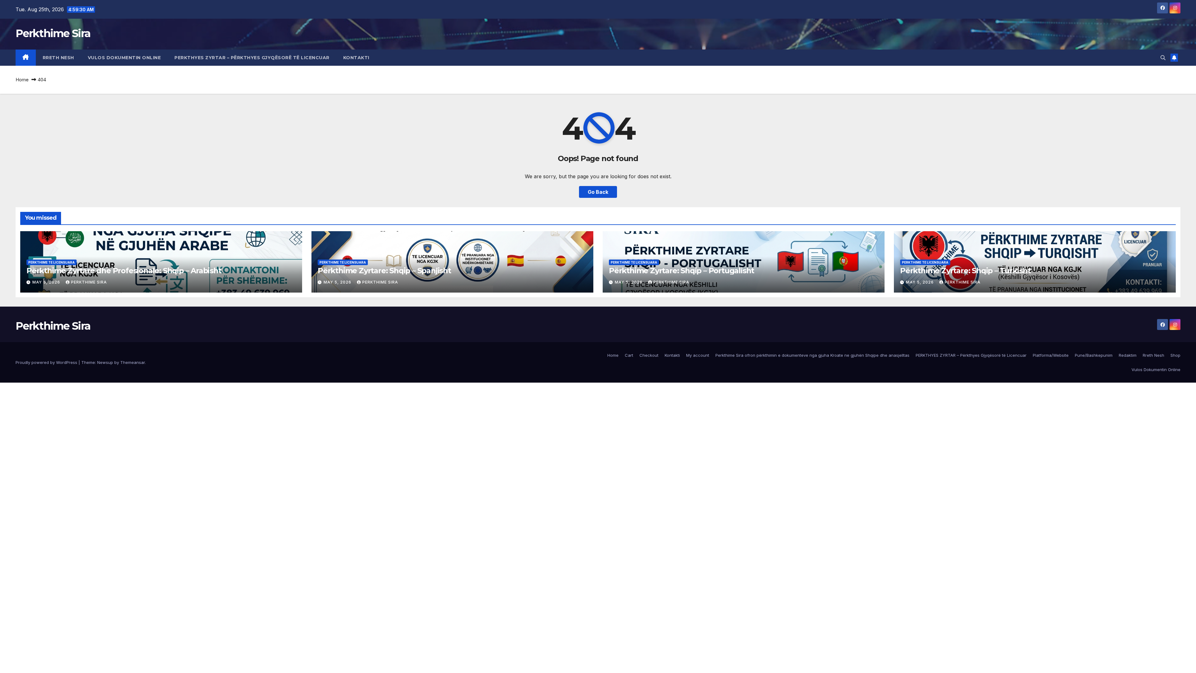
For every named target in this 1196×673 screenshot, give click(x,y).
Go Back (598, 192)
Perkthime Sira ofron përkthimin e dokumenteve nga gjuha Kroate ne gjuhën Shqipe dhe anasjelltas (812, 355)
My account (697, 355)
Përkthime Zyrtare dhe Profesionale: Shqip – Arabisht (123, 270)
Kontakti (356, 57)
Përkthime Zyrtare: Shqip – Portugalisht (681, 270)
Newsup (105, 362)
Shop (1175, 355)
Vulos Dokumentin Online (124, 57)
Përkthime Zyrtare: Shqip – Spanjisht (384, 270)
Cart (629, 355)
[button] (1162, 58)
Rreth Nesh (58, 57)
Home (22, 80)
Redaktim (1128, 355)
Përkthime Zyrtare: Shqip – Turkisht (965, 270)
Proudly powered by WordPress (47, 362)
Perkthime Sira (53, 33)
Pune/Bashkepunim (1094, 355)
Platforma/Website (1051, 355)
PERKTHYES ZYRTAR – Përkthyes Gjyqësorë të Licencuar (252, 57)
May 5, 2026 (46, 282)
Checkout (648, 355)
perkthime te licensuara (51, 262)
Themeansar (132, 362)
